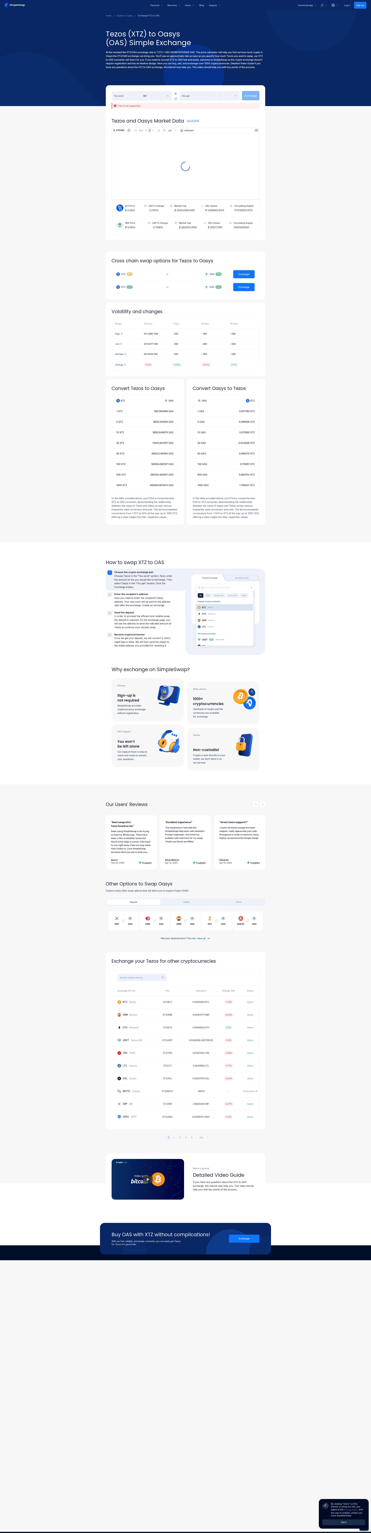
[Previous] (256, 804)
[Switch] (175, 99)
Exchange (244, 1238)
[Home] (75, 5)
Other (238, 902)
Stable (186, 902)
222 (201, 1137)
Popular (133, 902)
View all (201, 938)
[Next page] (207, 1137)
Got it (344, 1522)
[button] (146, 580)
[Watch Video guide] (148, 1179)
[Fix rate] (175, 93)
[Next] (263, 804)
